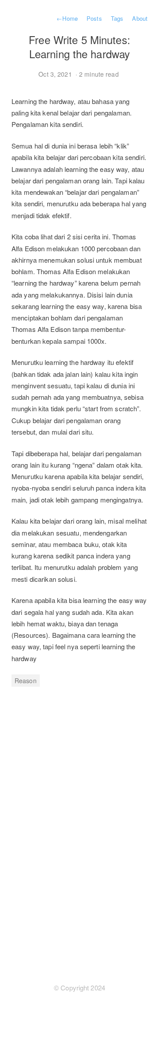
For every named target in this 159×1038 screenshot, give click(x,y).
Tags (117, 18)
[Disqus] (79, 824)
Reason (26, 680)
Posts (94, 18)
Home (67, 18)
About (140, 18)
